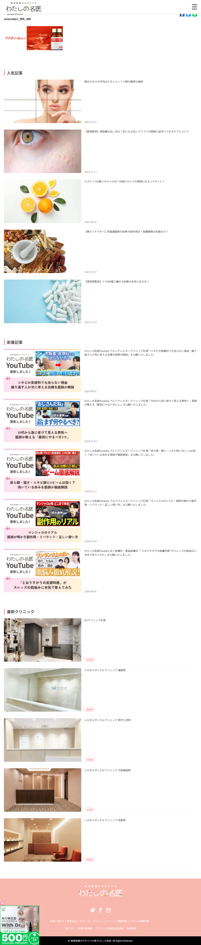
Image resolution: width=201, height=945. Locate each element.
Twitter (92, 910)
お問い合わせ (57, 921)
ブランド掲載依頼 (139, 921)
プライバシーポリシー (91, 921)
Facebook (100, 910)
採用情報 (131, 928)
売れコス (69, 928)
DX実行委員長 (85, 928)
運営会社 (71, 921)
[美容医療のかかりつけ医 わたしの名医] (101, 895)
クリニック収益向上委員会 (109, 928)
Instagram (108, 910)
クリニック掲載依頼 (116, 921)
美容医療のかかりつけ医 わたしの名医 (91, 940)
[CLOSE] (194, 6)
